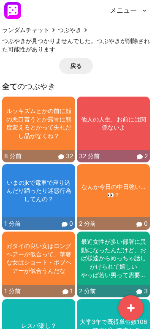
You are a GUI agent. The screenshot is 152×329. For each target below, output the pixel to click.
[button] (76, 66)
